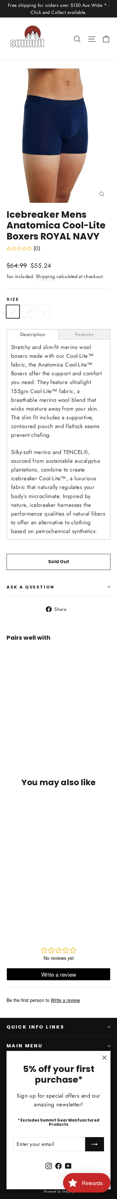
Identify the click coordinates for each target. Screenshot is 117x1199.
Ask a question (30, 587)
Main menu (24, 1045)
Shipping (45, 276)
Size (12, 299)
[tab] (32, 334)
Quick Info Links (35, 1027)
